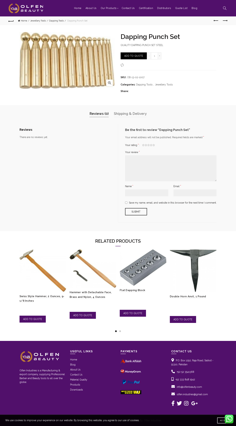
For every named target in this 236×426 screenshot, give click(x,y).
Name (129, 186)
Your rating (132, 145)
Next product (225, 20)
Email (177, 186)
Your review (132, 152)
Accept (224, 420)
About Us (91, 8)
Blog (194, 8)
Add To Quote (133, 55)
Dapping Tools (56, 20)
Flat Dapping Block (132, 290)
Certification (146, 8)
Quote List (181, 8)
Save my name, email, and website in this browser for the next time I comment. (172, 202)
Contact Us (128, 8)
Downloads (76, 389)
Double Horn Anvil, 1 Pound (188, 296)
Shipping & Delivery (130, 114)
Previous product (216, 20)
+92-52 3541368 (185, 371)
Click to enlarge (109, 83)
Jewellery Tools (38, 20)
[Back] (11, 20)
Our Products (109, 8)
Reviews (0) (99, 114)
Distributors (164, 8)
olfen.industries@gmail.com (192, 394)
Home (77, 8)
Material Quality (78, 379)
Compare (130, 64)
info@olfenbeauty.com (189, 387)
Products (75, 384)
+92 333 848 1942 (185, 379)
